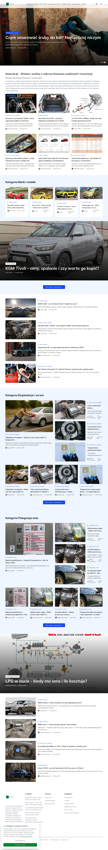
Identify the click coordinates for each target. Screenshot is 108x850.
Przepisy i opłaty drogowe (72, 813)
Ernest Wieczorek (50, 803)
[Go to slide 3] (104, 62)
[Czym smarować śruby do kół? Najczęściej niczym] (54, 35)
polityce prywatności (26, 836)
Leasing (84, 4)
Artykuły (28, 794)
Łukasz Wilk (8, 272)
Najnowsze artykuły (32, 4)
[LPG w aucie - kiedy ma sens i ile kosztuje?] (54, 663)
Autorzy (48, 794)
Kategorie (68, 794)
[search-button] (97, 4)
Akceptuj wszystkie (20, 845)
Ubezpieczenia (76, 4)
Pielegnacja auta (66, 4)
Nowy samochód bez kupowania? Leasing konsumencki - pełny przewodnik (34, 820)
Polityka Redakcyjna (55, 839)
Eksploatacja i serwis (54, 4)
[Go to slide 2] (103, 62)
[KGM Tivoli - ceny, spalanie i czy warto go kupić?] (54, 250)
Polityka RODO (44, 839)
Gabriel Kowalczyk (10, 48)
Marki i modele (43, 4)
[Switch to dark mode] (101, 4)
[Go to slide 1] (101, 62)
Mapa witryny (65, 839)
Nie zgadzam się (20, 840)
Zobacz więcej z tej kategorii (53, 287)
